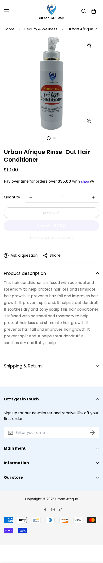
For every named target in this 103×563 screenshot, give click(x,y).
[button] (93, 11)
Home (9, 29)
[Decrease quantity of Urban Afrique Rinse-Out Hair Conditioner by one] (30, 197)
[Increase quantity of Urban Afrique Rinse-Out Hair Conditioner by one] (93, 197)
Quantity (12, 197)
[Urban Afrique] (51, 11)
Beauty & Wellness (40, 29)
